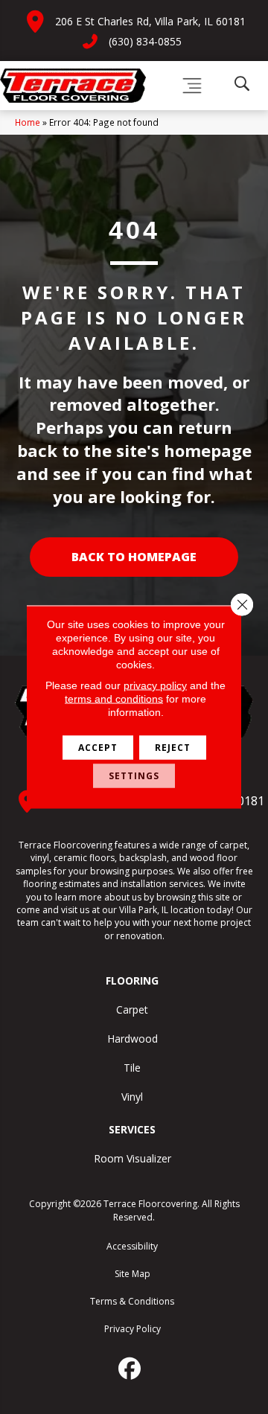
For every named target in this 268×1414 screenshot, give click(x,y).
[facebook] (130, 1368)
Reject (173, 747)
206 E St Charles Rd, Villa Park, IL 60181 (150, 21)
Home (27, 122)
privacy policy (155, 685)
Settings (134, 776)
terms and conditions (114, 699)
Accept (98, 747)
